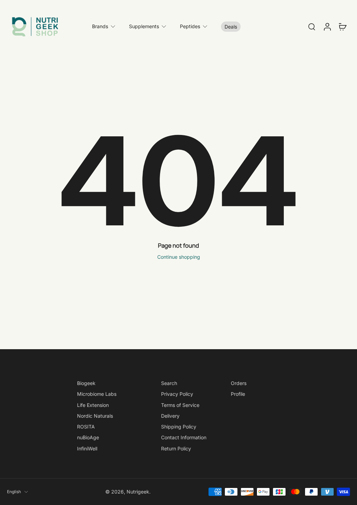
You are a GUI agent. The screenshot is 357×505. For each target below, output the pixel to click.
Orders (238, 383)
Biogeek (86, 383)
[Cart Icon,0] (342, 26)
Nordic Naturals (95, 416)
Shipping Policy (178, 427)
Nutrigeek (138, 492)
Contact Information (183, 437)
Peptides (190, 26)
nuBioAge (88, 437)
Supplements (144, 26)
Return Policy (176, 448)
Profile (238, 394)
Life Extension (93, 405)
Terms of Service (180, 405)
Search (169, 383)
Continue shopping (178, 257)
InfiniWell (87, 448)
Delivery (170, 416)
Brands (100, 26)
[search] (311, 26)
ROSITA (86, 427)
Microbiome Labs (96, 394)
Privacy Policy (177, 394)
